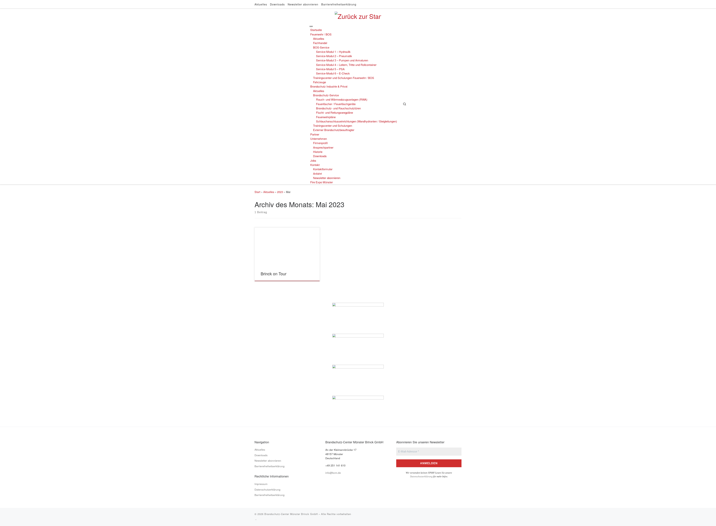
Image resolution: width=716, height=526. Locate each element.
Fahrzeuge (319, 82)
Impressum (261, 484)
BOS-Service (321, 47)
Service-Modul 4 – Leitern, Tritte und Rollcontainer (346, 65)
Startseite (316, 30)
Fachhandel (320, 43)
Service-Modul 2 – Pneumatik (334, 56)
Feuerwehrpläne (326, 117)
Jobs (313, 160)
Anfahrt (317, 173)
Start (257, 192)
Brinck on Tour (273, 273)
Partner (314, 134)
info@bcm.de (333, 472)
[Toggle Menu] (311, 26)
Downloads (320, 156)
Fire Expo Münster (321, 182)
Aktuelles (318, 39)
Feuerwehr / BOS (321, 34)
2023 (280, 192)
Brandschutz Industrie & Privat (328, 86)
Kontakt (315, 165)
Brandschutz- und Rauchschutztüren (338, 108)
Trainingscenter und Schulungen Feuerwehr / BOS (343, 78)
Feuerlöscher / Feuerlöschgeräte (336, 104)
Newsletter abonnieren (326, 178)
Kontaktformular (322, 169)
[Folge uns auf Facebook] (457, 4)
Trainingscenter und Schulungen (332, 125)
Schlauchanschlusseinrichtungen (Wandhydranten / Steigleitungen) (356, 121)
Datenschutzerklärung (267, 489)
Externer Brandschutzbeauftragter (333, 130)
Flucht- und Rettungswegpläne (334, 112)
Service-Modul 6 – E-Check (333, 73)
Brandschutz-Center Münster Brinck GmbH (291, 514)
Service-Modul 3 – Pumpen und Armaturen (342, 60)
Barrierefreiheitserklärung (270, 466)
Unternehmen (318, 139)
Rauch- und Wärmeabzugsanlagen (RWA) (341, 99)
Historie (317, 152)
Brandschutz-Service (326, 95)
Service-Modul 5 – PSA (330, 69)
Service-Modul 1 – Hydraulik (333, 52)
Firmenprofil (320, 143)
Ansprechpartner (323, 147)
